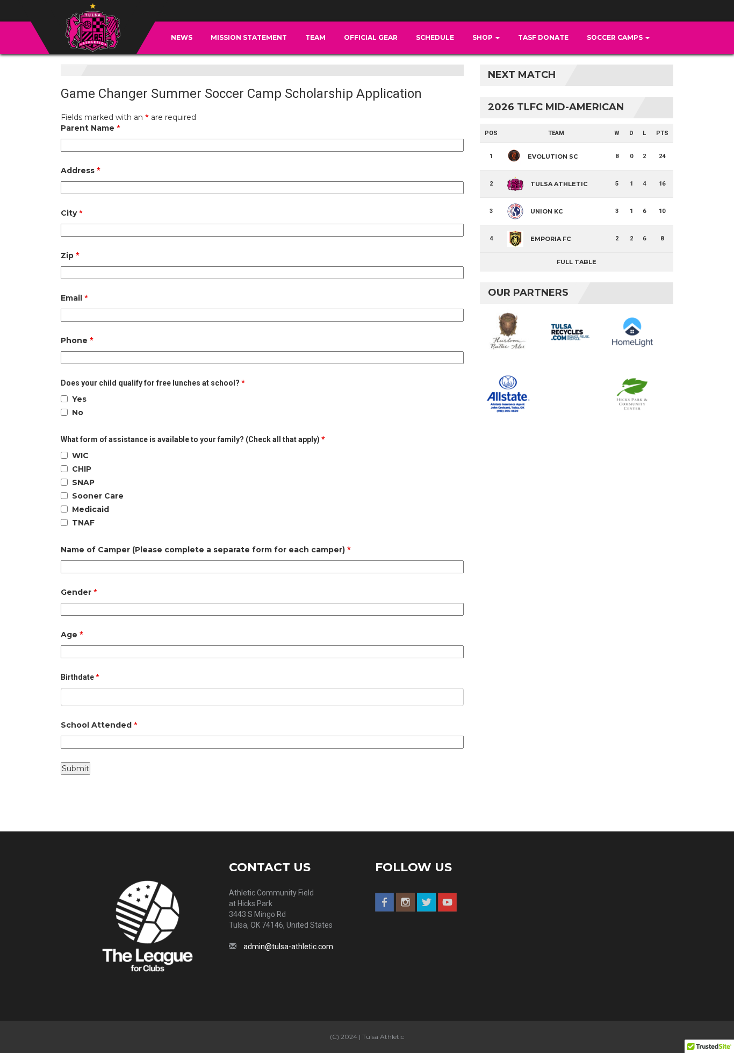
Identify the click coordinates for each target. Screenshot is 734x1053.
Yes (79, 399)
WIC (80, 455)
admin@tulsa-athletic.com (288, 946)
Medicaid (90, 509)
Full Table (576, 262)
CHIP (81, 469)
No (77, 412)
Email (74, 298)
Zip (70, 255)
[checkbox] (64, 398)
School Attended (99, 725)
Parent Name (90, 128)
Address (80, 170)
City (72, 213)
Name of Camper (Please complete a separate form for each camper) (206, 549)
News (181, 37)
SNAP (83, 482)
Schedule (435, 37)
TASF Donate (543, 37)
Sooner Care (98, 496)
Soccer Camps (615, 37)
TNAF (83, 523)
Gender (79, 592)
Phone (77, 340)
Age (72, 634)
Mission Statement (249, 37)
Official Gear (371, 37)
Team (315, 37)
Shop (483, 37)
